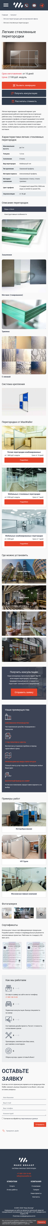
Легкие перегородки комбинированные (24, 452)
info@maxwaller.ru (24, 1176)
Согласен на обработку (20, 1118)
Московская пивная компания (24, 894)
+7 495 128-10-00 (12, 997)
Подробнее (24, 460)
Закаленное (7, 255)
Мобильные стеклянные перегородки (24, 494)
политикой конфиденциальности (15, 1222)
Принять (41, 1222)
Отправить (40, 1124)
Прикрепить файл (12, 1131)
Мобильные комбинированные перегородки (24, 536)
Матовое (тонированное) (12, 295)
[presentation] (7, 914)
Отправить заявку (24, 692)
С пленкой (6, 377)
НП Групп (24, 861)
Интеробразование (24, 829)
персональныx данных (29, 1118)
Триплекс (6, 331)
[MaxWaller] (18, 5)
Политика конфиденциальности (24, 1216)
